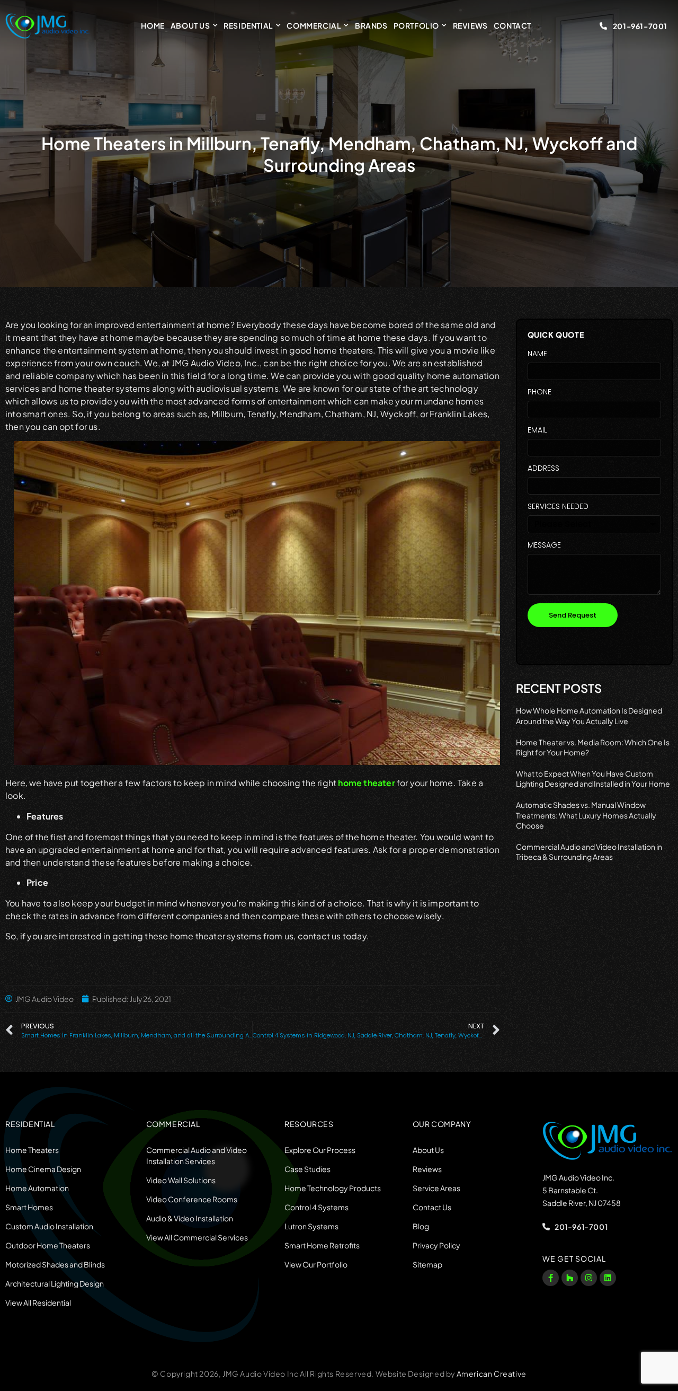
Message (544, 545)
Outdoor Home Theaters (47, 1245)
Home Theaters (32, 1150)
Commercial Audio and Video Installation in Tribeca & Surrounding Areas (589, 852)
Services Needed (558, 507)
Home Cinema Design (43, 1169)
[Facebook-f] (550, 1278)
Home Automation (37, 1188)
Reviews (470, 25)
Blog (421, 1226)
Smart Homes (29, 1207)
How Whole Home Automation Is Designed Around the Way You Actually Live (589, 716)
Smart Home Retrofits (322, 1245)
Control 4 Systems (316, 1207)
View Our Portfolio (315, 1264)
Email (537, 430)
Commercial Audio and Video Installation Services (196, 1155)
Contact (512, 25)
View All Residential (38, 1302)
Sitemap (427, 1264)
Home (152, 25)
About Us (190, 25)
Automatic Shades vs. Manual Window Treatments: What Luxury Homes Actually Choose (586, 815)
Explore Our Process (319, 1150)
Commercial (314, 25)
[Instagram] (589, 1278)
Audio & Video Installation (189, 1218)
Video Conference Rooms (191, 1199)
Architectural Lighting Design (54, 1283)
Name (537, 354)
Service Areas (436, 1188)
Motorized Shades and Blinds (55, 1264)
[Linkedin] (608, 1278)
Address (543, 468)
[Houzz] (569, 1278)
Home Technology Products (332, 1188)
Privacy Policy (436, 1245)
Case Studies (307, 1169)
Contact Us (432, 1207)
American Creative (492, 1373)
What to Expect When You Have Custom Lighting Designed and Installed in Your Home (593, 779)
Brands (371, 25)
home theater (366, 782)
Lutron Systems (311, 1226)
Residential (248, 25)
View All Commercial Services (197, 1237)
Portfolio (416, 25)
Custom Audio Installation (49, 1226)
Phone (539, 392)
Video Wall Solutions (181, 1180)
